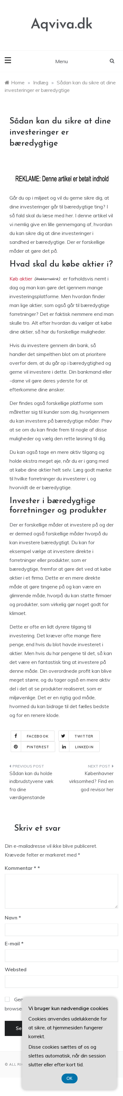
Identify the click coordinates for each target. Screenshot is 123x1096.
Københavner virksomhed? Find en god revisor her (91, 781)
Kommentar (20, 868)
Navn (13, 917)
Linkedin (84, 747)
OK (70, 1078)
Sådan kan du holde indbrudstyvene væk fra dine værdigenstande (31, 785)
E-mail (14, 943)
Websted (15, 969)
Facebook (38, 736)
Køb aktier (20, 278)
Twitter (84, 736)
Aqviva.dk (62, 25)
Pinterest (38, 747)
